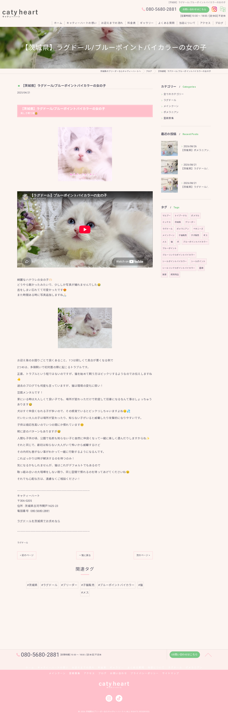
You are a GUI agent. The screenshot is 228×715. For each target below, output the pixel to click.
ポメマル (195, 215)
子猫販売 (183, 235)
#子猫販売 (87, 585)
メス (164, 242)
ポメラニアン (171, 112)
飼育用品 (175, 274)
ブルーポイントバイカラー (195, 242)
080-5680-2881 (40, 511)
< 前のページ (27, 555)
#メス (85, 592)
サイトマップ (170, 673)
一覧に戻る (85, 555)
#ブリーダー (69, 585)
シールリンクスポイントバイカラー (178, 268)
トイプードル (181, 215)
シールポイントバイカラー (174, 261)
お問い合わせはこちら (194, 9)
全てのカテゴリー (174, 94)
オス (205, 235)
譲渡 (164, 274)
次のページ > (143, 555)
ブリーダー (190, 222)
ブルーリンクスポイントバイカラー (178, 255)
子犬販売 (195, 235)
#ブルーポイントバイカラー (116, 585)
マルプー (166, 215)
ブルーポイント (169, 248)
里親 (201, 268)
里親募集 (169, 118)
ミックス (166, 222)
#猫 (140, 585)
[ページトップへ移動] (208, 654)
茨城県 (178, 222)
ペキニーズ (198, 229)
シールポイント (198, 261)
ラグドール (22, 542)
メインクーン (171, 106)
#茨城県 (32, 585)
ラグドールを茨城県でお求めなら (38, 521)
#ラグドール (49, 585)
